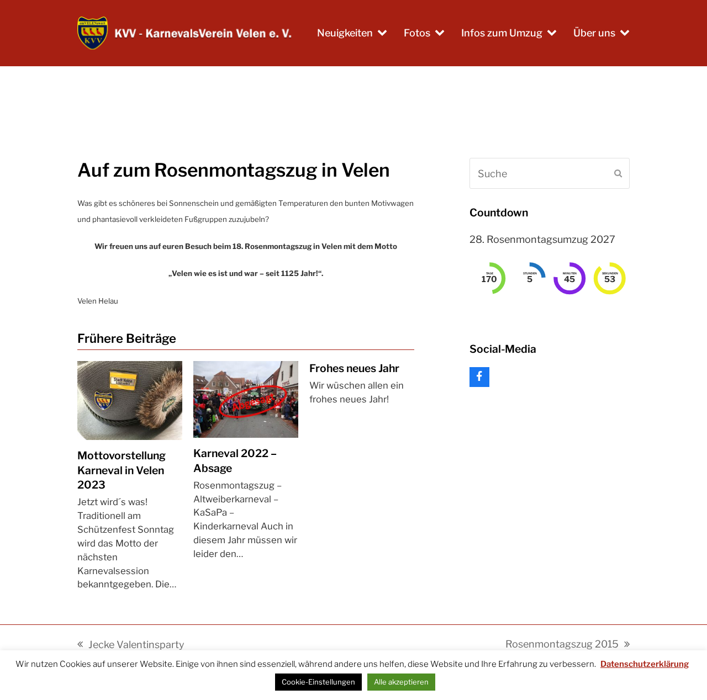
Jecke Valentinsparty (130, 646)
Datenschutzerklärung (644, 664)
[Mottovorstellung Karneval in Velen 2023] (129, 399)
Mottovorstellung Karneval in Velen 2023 (121, 470)
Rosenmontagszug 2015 (562, 645)
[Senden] (618, 173)
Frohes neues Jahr (354, 368)
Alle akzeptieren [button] (401, 681)
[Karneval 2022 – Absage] (245, 399)
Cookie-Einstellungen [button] (318, 681)
